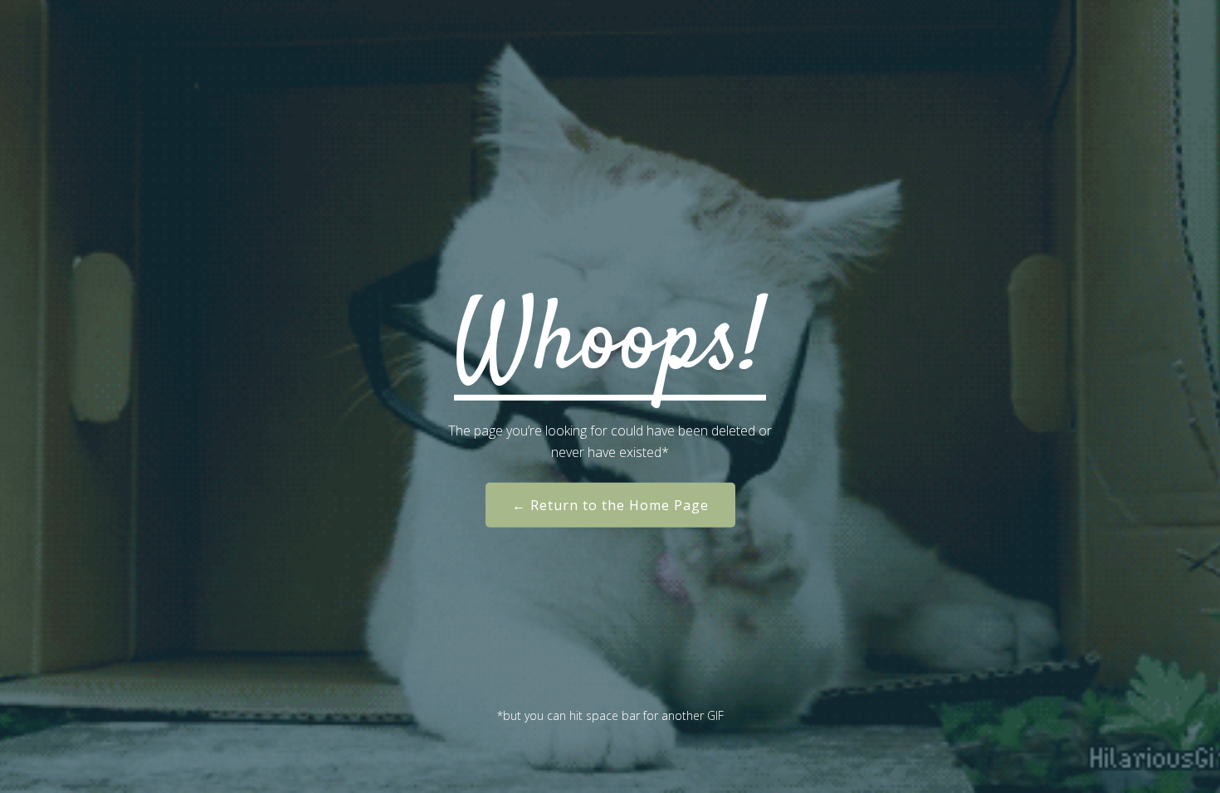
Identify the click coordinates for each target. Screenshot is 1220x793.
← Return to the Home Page (610, 505)
